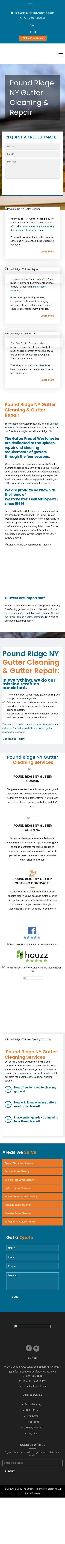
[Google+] (35, 32)
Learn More (47, 252)
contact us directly (37, 365)
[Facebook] (30, 32)
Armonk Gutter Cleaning (17, 1171)
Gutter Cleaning (33, 1404)
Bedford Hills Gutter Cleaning (20, 1179)
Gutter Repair (33, 1410)
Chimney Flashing (33, 1427)
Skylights (33, 1433)
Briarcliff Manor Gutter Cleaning (21, 1196)
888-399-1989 (34, 1376)
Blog (32, 25)
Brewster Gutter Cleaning (18, 1213)
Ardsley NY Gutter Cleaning (19, 1163)
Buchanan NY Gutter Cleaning (20, 1221)
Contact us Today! (14, 739)
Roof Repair (33, 1421)
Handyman (32, 1416)
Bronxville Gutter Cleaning (18, 1205)
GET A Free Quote (33, 38)
